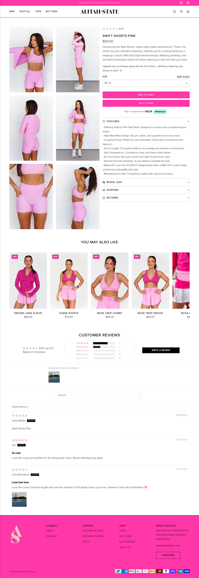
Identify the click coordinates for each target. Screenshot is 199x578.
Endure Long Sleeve (28, 313)
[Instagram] (181, 2)
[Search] (174, 11)
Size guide (183, 76)
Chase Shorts (69, 313)
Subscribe (168, 555)
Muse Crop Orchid (150, 313)
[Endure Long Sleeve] (28, 280)
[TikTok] (188, 2)
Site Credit (31, 572)
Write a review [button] (161, 350)
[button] (111, 28)
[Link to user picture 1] (19, 499)
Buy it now (146, 103)
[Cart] (188, 11)
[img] (20, 415)
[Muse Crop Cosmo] (109, 280)
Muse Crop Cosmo (109, 313)
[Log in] (181, 11)
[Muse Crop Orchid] (150, 280)
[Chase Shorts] (69, 280)
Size (105, 76)
